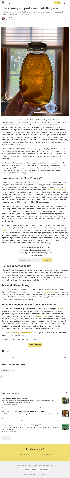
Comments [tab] (6, 370)
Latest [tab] (8, 393)
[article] (35, 402)
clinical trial (61, 309)
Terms (40, 465)
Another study (41, 316)
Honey (3, 275)
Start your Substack (30, 469)
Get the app (44, 469)
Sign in (65, 3)
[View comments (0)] (9, 23)
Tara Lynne (9, 17)
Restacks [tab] (13, 370)
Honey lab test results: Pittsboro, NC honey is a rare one (22, 411)
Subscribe (57, 3)
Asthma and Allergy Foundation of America (20, 333)
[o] (65, 400)
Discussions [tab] (15, 393)
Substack (26, 474)
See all (5, 438)
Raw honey (5, 289)
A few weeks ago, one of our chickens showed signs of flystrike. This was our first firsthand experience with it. (30, 428)
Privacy (35, 465)
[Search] (67, 393)
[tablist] (9, 370)
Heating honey (49, 292)
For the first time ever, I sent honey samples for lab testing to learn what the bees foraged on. (29, 415)
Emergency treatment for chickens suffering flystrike (22, 425)
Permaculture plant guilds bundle (14, 398)
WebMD (4, 230)
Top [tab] (4, 393)
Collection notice (48, 465)
